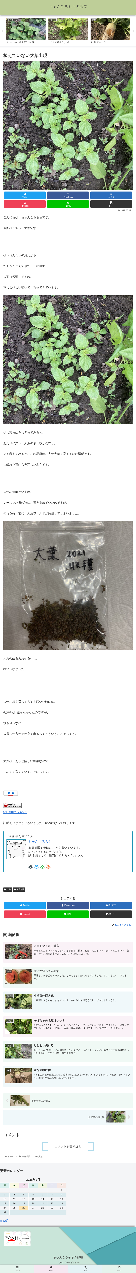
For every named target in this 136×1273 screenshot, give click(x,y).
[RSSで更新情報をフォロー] (48, 866)
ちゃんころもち (40, 841)
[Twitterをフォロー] (36, 866)
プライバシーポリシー (68, 1262)
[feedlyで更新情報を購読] (42, 866)
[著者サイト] (30, 866)
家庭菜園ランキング (15, 812)
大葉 (9, 889)
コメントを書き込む (68, 1146)
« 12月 (4, 1220)
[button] (126, 666)
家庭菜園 (20, 889)
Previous (2, 31)
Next (133, 31)
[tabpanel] (26, 30)
